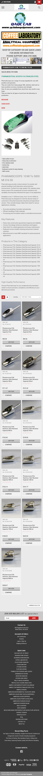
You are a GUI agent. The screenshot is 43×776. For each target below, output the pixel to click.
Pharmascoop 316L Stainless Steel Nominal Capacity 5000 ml (10, 576)
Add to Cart (11, 342)
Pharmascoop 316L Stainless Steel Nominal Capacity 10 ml (10, 330)
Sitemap (14, 772)
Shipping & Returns (21, 643)
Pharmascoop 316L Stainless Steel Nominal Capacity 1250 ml (30, 478)
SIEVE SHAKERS (21, 708)
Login (18, 641)
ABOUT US (21, 724)
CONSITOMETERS (21, 664)
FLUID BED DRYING (21, 669)
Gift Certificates (21, 636)
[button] (21, 21)
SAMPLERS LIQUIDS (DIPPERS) (21, 696)
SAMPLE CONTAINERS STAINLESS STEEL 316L (21, 687)
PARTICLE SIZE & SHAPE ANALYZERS (22, 683)
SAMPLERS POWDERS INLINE (21, 703)
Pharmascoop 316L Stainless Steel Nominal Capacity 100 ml (10, 379)
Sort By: (16, 297)
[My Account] (35, 2)
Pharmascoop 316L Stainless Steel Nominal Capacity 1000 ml (10, 478)
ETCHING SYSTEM (21, 667)
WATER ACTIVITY (21, 714)
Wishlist (21, 639)
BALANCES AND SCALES (21, 655)
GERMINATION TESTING (21, 673)
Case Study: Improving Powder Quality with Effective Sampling (21, 740)
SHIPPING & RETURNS (21, 719)
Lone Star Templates (26, 774)
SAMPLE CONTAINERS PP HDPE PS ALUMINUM (21, 685)
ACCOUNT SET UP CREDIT (21, 653)
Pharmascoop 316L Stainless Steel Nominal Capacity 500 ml (10, 428)
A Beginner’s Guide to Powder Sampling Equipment (21, 736)
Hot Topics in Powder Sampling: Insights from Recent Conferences (21, 733)
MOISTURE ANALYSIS (21, 676)
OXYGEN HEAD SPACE (22, 678)
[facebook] (21, 751)
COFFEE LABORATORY (21, 660)
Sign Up (24, 641)
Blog (21, 717)
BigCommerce (11, 774)
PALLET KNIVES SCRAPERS (21, 680)
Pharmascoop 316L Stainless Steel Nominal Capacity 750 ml (30, 428)
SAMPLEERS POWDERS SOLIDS (21, 701)
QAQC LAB (5, 322)
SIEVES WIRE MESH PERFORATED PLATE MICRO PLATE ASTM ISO (21, 710)
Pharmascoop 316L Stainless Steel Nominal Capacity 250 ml (30, 379)
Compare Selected (34, 605)
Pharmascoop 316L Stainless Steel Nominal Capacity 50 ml (30, 330)
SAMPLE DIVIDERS (21, 689)
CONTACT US (21, 721)
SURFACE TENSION (21, 712)
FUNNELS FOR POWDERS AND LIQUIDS (21, 671)
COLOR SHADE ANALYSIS (21, 662)
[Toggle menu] (3, 7)
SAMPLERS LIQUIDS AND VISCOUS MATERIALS (21, 694)
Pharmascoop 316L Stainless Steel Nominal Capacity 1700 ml (10, 527)
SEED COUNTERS (21, 705)
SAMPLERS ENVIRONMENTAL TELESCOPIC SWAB (21, 692)
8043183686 (7, 2)
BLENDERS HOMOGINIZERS (21, 657)
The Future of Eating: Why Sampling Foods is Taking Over (21, 738)
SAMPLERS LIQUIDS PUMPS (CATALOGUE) (21, 699)
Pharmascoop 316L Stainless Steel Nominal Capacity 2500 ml (30, 527)
